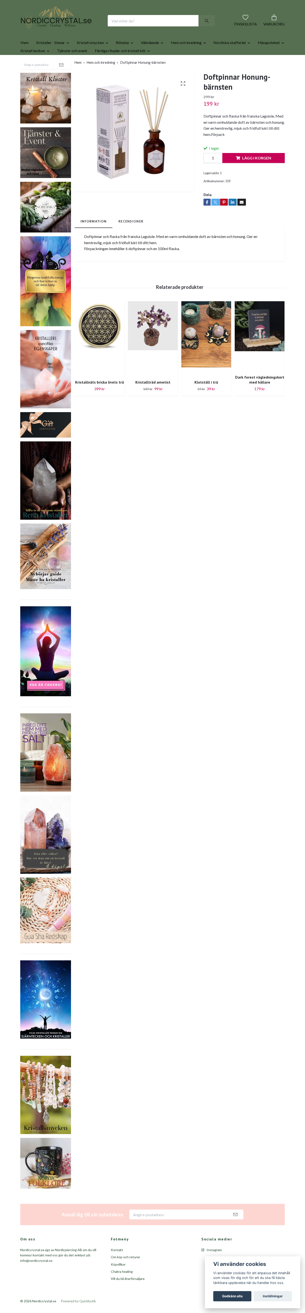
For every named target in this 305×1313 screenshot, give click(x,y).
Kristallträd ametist (152, 397)
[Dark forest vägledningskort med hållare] (260, 351)
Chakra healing (122, 1287)
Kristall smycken (90, 57)
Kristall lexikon (32, 66)
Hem (24, 57)
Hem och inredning (186, 57)
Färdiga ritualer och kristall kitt (120, 66)
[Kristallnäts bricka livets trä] (99, 353)
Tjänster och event (72, 66)
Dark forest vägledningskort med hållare (259, 395)
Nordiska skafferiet (230, 57)
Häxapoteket (269, 57)
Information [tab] (94, 236)
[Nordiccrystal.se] (75, 28)
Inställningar (273, 1296)
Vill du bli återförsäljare (128, 1294)
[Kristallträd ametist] (153, 353)
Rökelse (122, 57)
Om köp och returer (125, 1272)
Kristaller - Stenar (50, 57)
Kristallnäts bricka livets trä (99, 397)
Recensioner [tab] (130, 236)
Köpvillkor (118, 1280)
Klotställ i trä (206, 397)
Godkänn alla (232, 1296)
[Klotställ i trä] (206, 353)
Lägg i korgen (256, 173)
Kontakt (117, 1265)
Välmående (150, 57)
